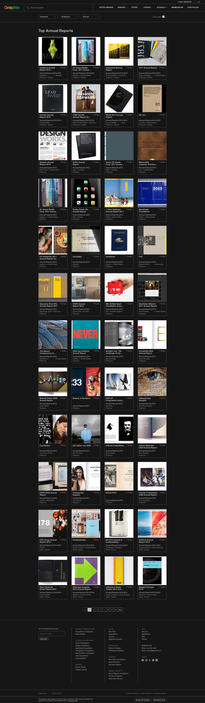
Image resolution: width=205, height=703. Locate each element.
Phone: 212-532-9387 (149, 648)
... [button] (104, 610)
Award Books (113, 634)
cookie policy (73, 700)
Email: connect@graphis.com (151, 650)
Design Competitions (82, 645)
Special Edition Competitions (85, 653)
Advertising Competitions (83, 648)
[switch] (164, 16)
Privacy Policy (56, 693)
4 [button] (100, 610)
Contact (144, 639)
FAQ (143, 636)
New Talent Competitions (117, 659)
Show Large (157, 16)
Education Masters (115, 664)
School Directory (114, 662)
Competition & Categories (84, 631)
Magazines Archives (115, 639)
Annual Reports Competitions (118, 673)
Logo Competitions (81, 656)
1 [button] (89, 610)
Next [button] (120, 610)
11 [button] (112, 610)
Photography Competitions (84, 650)
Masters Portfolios (115, 648)
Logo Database (80, 658)
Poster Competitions (82, 643)
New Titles (112, 631)
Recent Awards (80, 667)
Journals (111, 636)
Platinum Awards (81, 669)
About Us (145, 631)
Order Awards (80, 634)
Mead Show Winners (116, 678)
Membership (146, 634)
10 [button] (108, 610)
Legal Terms (42, 693)
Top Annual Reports (115, 676)
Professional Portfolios (116, 650)
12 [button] (115, 610)
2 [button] (93, 610)
